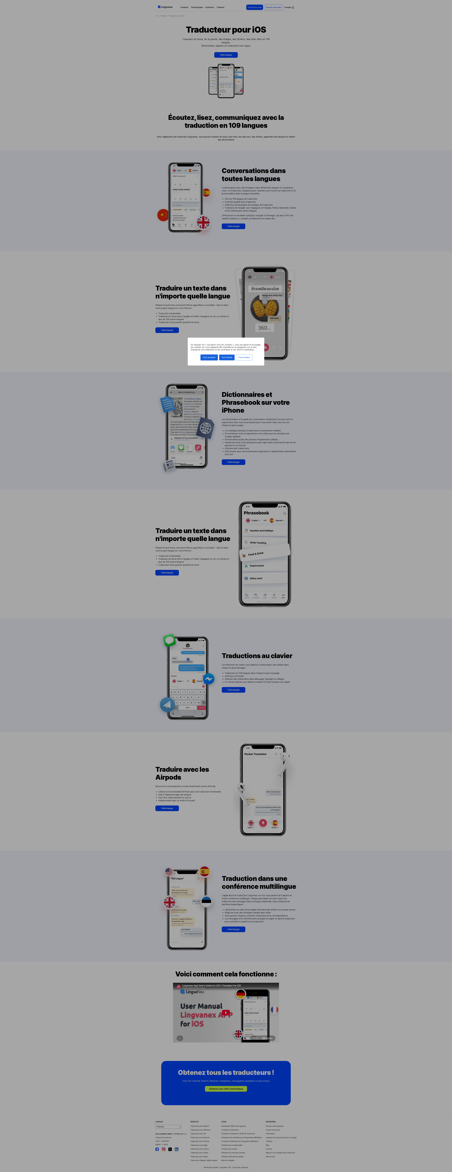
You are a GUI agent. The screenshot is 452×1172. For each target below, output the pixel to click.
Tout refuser (227, 357)
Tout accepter (209, 357)
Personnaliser (244, 357)
